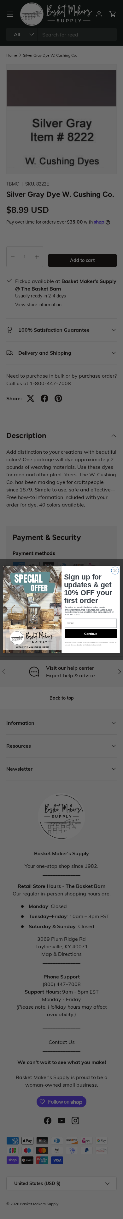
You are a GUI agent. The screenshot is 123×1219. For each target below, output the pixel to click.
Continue (90, 633)
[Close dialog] (115, 570)
